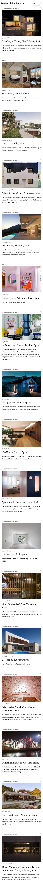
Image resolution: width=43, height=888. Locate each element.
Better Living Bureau (12, 3)
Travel (4, 60)
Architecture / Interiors (10, 8)
